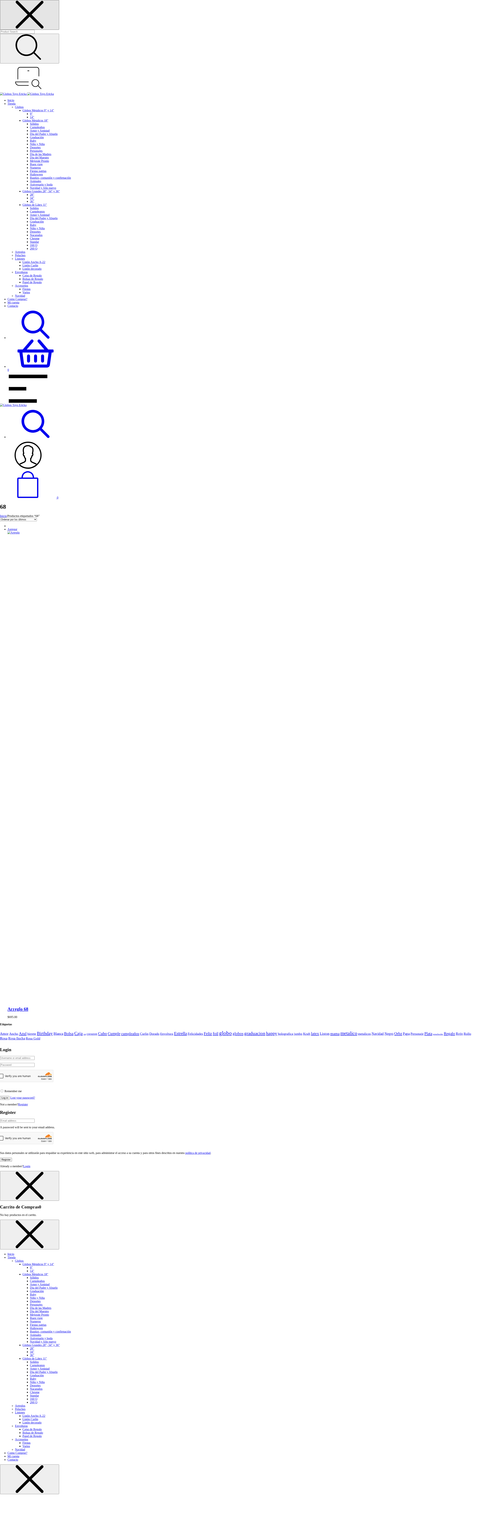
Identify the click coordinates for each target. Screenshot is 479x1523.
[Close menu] (29, 15)
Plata (428, 1033)
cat (84, 1034)
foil (215, 1033)
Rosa (3, 1038)
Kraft (306, 1034)
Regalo (449, 1033)
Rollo (467, 1034)
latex (315, 1033)
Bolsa (69, 1033)
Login (26, 1166)
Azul (23, 1033)
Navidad (378, 1034)
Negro (389, 1034)
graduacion (254, 1033)
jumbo (298, 1034)
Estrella (180, 1033)
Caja (78, 1033)
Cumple (114, 1033)
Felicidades (195, 1034)
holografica (285, 1034)
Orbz (398, 1033)
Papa (406, 1034)
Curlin (144, 1034)
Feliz (208, 1033)
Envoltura (166, 1034)
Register (23, 1104)
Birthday (45, 1033)
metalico (348, 1033)
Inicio (3, 516)
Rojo (459, 1034)
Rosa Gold (33, 1038)
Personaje (417, 1034)
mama (335, 1033)
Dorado (154, 1034)
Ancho (13, 1034)
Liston (324, 1033)
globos (238, 1033)
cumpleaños (130, 1033)
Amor (4, 1034)
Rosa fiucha (16, 1038)
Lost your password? (22, 1097)
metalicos (364, 1034)
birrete (31, 1034)
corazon (92, 1034)
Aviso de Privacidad (220, 1041)
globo (225, 1033)
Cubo (102, 1033)
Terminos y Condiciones (195, 1041)
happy (271, 1033)
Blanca (58, 1034)
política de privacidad (197, 1153)
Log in (4, 1097)
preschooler (438, 1034)
